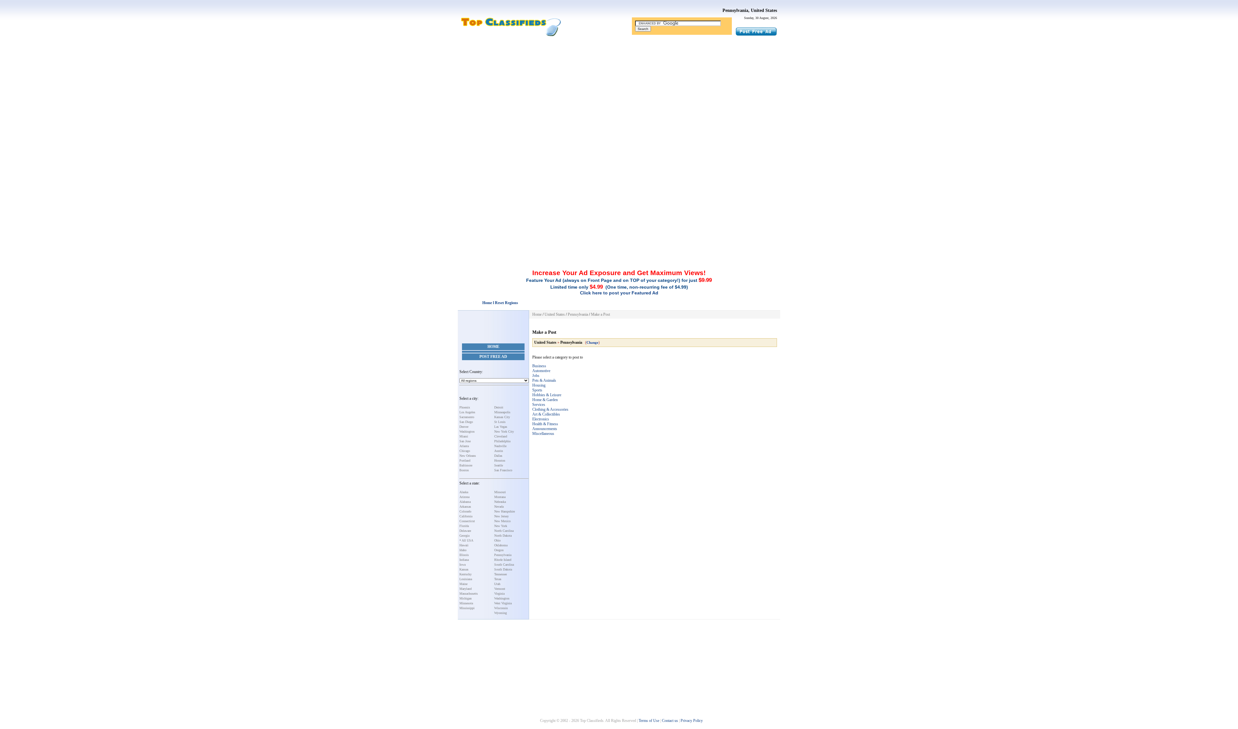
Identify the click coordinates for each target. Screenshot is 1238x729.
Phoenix (464, 407)
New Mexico (502, 521)
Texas (497, 579)
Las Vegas (500, 426)
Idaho (463, 550)
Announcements (544, 429)
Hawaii (463, 545)
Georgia (464, 535)
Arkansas (465, 506)
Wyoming (500, 613)
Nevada (499, 506)
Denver (463, 426)
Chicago (464, 451)
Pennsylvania (502, 555)
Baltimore (465, 465)
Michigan (465, 598)
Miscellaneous (543, 433)
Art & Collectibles (546, 414)
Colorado (465, 511)
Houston (499, 460)
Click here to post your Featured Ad (619, 292)
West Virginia (503, 603)
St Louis (500, 422)
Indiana (464, 559)
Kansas (463, 569)
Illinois (464, 555)
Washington (467, 431)
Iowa (462, 564)
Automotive (541, 371)
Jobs (535, 375)
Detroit (498, 407)
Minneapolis (502, 412)
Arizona (464, 497)
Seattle (498, 465)
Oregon (499, 550)
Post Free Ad (493, 356)
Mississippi (467, 608)
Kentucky (465, 574)
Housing (538, 385)
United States (555, 314)
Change (592, 342)
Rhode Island (502, 559)
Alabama (465, 502)
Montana (500, 497)
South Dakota (503, 569)
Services (538, 404)
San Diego (466, 422)
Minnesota (466, 603)
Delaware (465, 530)
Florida (464, 526)
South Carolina (504, 564)
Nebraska (500, 502)
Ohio (497, 540)
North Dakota (503, 535)
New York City (504, 431)
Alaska (463, 492)
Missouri (500, 492)
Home (493, 346)
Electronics (540, 419)
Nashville (500, 446)
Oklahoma (500, 545)
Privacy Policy (692, 720)
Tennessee (500, 574)
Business (539, 366)
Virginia (499, 593)
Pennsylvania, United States (749, 10)
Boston (464, 470)
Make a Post (600, 314)
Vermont (499, 588)
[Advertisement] (619, 88)
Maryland (465, 588)
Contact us (670, 720)
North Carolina (504, 530)
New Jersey (501, 516)
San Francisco (503, 470)
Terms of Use (649, 720)
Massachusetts (468, 593)
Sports (537, 390)
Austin (498, 451)
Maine (463, 584)
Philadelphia (502, 441)
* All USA (466, 540)
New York (500, 526)
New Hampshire (504, 511)
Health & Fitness (545, 424)
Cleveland (500, 436)
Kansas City (502, 417)
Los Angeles (467, 412)
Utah (497, 584)
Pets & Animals (544, 380)
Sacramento (466, 417)
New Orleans (467, 455)
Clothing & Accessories (550, 409)
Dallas (498, 455)
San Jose (465, 441)
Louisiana (465, 579)
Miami (463, 436)
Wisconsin (501, 608)
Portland (464, 460)
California (465, 516)
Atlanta (464, 446)
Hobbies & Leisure (546, 395)
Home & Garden (545, 400)
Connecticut (467, 521)
